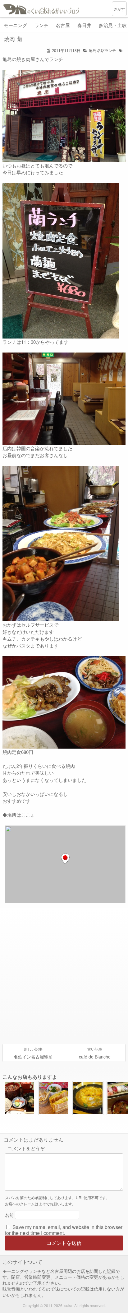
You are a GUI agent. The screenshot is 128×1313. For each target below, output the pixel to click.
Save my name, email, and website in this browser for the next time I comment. (63, 1229)
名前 (9, 1215)
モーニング (15, 25)
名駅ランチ (106, 50)
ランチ (41, 25)
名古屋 (63, 25)
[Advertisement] (64, 973)
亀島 (92, 50)
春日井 (84, 25)
